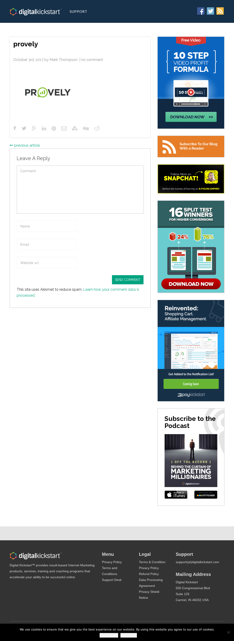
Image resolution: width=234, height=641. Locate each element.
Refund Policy (149, 574)
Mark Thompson (63, 60)
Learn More (128, 635)
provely (25, 44)
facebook (201, 11)
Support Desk (112, 580)
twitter (210, 11)
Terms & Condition (152, 562)
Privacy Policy (112, 562)
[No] (228, 632)
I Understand (109, 635)
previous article (26, 145)
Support (78, 11)
